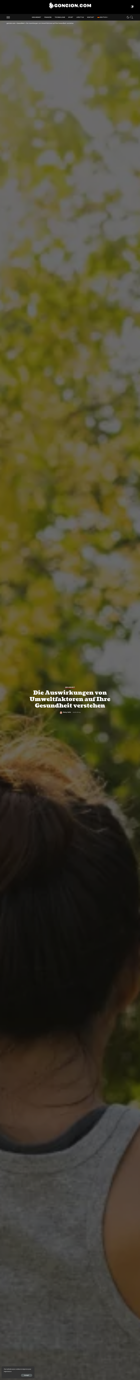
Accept (26, 1375)
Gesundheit (70, 687)
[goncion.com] (70, 7)
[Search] (131, 17)
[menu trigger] (9, 17)
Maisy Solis (67, 712)
